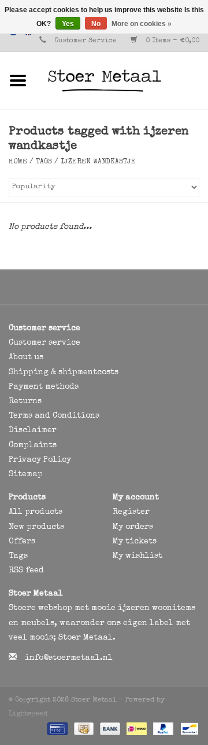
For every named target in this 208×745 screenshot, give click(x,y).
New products (36, 527)
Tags (44, 162)
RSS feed (26, 571)
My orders (133, 527)
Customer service (44, 343)
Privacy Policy (40, 460)
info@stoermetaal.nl (69, 658)
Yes (68, 24)
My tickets (135, 542)
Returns (25, 401)
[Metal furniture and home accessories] (122, 80)
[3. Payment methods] (56, 728)
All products (35, 512)
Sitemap (26, 474)
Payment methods (44, 387)
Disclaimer (33, 430)
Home (18, 162)
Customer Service (85, 41)
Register (131, 512)
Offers (22, 542)
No (96, 24)
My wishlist (137, 556)
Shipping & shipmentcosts (63, 372)
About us (26, 357)
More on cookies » (142, 24)
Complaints (33, 445)
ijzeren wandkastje (98, 162)
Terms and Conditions (54, 416)
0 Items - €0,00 (171, 41)
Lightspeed (28, 714)
